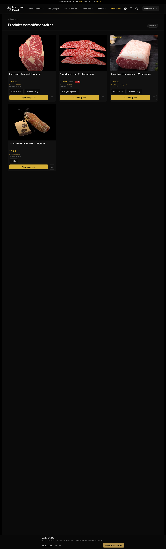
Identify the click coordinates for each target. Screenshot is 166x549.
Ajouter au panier (29, 97)
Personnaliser (47, 545)
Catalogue (14, 19)
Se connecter (149, 8)
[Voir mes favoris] (131, 9)
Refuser (58, 545)
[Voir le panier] (136, 9)
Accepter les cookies (113, 545)
